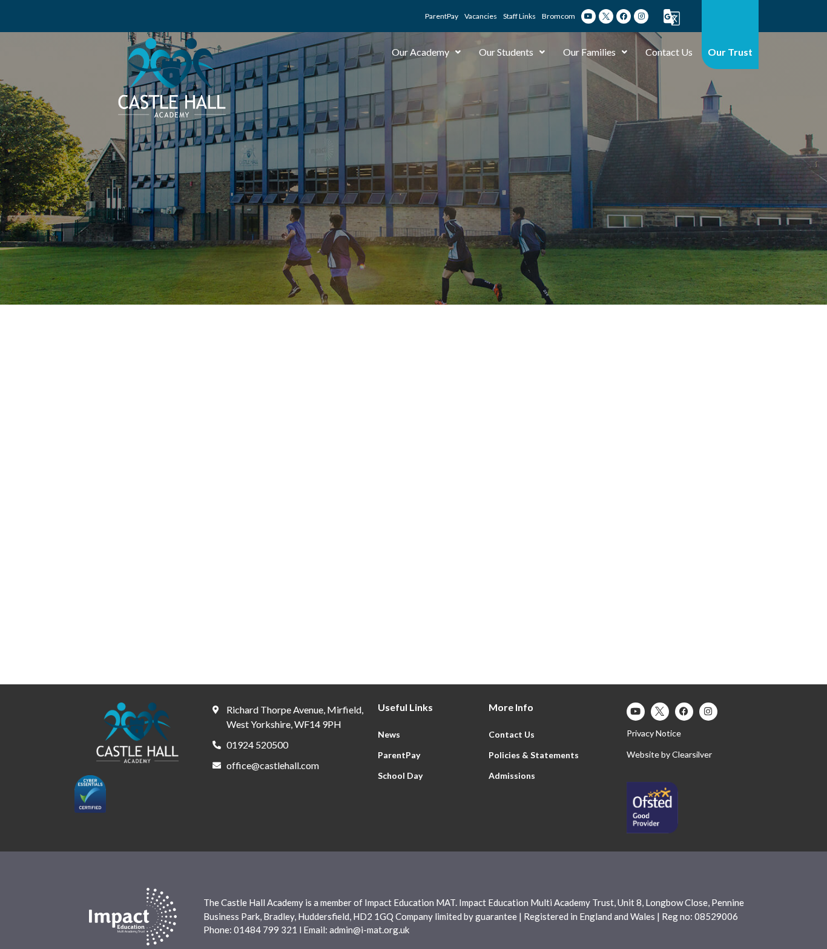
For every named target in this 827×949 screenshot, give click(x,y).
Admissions (512, 775)
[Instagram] (641, 16)
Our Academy (420, 52)
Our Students (506, 52)
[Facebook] (623, 16)
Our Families (589, 52)
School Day (400, 775)
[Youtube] (588, 16)
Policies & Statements (534, 755)
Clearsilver (692, 754)
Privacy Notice (654, 733)
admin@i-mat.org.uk (369, 929)
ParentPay (399, 755)
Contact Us (669, 52)
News (389, 734)
